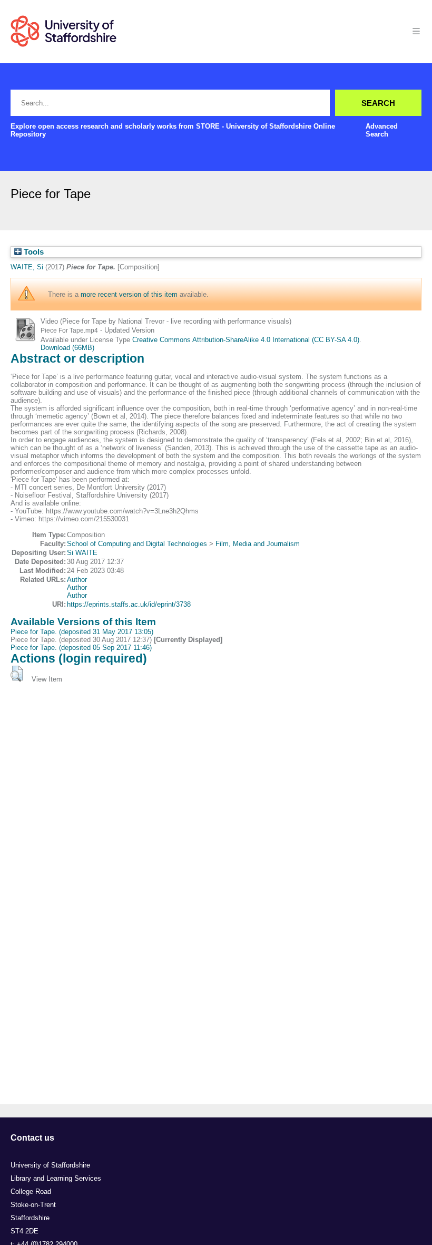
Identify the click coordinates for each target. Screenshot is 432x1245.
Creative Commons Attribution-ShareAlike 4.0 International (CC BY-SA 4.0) (245, 340)
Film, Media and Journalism (257, 544)
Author (77, 579)
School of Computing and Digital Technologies (137, 544)
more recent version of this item (129, 294)
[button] (17, 674)
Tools (33, 252)
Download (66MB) (67, 348)
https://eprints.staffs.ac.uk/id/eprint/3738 (129, 604)
